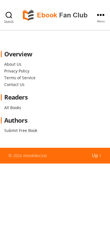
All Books (12, 107)
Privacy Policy (16, 71)
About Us (12, 64)
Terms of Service (20, 77)
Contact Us (14, 84)
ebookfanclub (35, 155)
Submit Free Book (20, 130)
